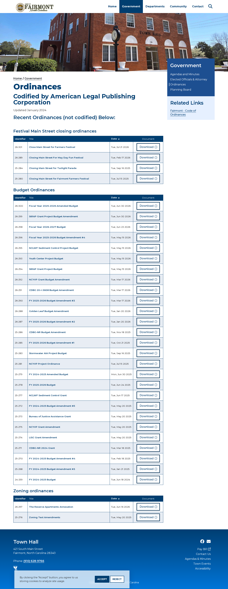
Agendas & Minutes (198, 558)
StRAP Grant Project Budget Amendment (53, 216)
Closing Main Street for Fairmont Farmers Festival (59, 178)
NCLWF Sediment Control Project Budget (53, 248)
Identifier (20, 139)
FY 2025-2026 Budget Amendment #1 (51, 342)
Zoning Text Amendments (44, 517)
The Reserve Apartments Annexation (51, 506)
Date (114, 138)
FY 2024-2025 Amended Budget (48, 374)
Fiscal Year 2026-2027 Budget (47, 227)
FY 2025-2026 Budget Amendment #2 (52, 321)
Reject (117, 579)
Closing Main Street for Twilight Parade (52, 168)
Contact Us (203, 554)
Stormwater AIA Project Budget (48, 353)
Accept (102, 579)
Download (147, 147)
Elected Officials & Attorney (188, 79)
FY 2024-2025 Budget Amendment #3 (52, 469)
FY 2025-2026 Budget (42, 384)
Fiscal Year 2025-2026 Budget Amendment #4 (57, 237)
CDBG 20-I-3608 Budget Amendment (51, 290)
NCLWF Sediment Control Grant (48, 395)
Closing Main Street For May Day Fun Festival (56, 157)
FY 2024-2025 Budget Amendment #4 (52, 458)
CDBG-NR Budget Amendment (47, 332)
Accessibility (203, 568)
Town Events (202, 563)
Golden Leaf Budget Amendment (49, 311)
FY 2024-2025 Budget (42, 479)
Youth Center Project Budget (46, 258)
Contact (197, 6)
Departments (155, 6)
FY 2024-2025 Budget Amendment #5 (52, 406)
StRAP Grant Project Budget (45, 269)
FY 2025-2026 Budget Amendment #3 (52, 300)
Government (131, 6)
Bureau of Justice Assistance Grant (50, 416)
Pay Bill (202, 549)
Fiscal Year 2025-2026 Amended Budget (53, 206)
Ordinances (178, 84)
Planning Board (180, 89)
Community (178, 6)
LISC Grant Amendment (43, 437)
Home (112, 6)
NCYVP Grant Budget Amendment (49, 279)
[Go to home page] (35, 6)
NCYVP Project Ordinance (44, 363)
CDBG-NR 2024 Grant (42, 448)
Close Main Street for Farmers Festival (52, 147)
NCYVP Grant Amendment (44, 427)
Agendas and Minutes (184, 74)
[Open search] (210, 6)
